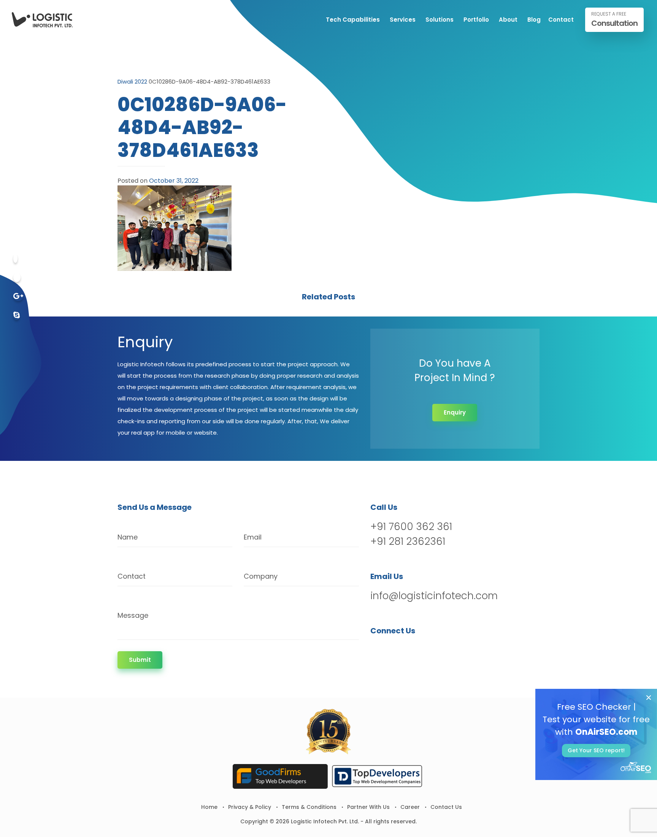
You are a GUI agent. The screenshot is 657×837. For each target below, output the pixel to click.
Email (253, 537)
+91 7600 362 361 (411, 526)
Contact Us (446, 807)
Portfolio (476, 20)
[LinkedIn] (416, 650)
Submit (140, 660)
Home (209, 807)
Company (261, 576)
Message (132, 615)
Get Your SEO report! (596, 750)
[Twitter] (17, 277)
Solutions (439, 20)
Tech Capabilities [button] (353, 20)
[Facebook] (15, 258)
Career (410, 807)
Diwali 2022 (132, 81)
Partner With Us (368, 807)
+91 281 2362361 (407, 541)
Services (403, 20)
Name (127, 537)
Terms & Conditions (309, 807)
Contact (561, 20)
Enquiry (455, 412)
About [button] (508, 20)
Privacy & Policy (249, 807)
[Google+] (18, 296)
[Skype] (16, 315)
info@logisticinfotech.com (434, 596)
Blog (534, 20)
